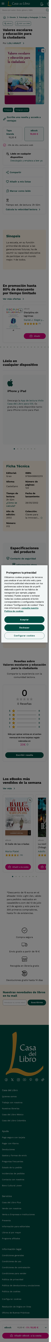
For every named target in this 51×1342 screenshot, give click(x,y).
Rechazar (24, 628)
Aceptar (24, 620)
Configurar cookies (24, 636)
